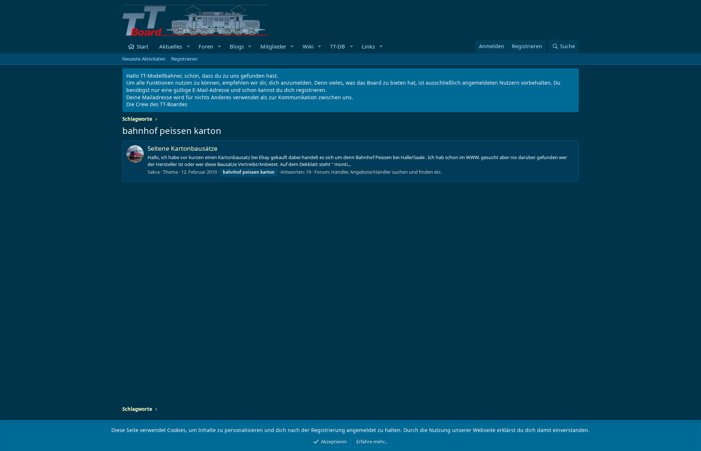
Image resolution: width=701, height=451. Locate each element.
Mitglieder (273, 46)
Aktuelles (170, 46)
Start (142, 46)
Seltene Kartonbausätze (183, 148)
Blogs (237, 46)
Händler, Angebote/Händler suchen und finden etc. (386, 172)
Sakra (154, 172)
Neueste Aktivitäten (143, 58)
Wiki (308, 46)
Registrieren (184, 58)
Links (368, 46)
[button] (188, 46)
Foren (206, 46)
